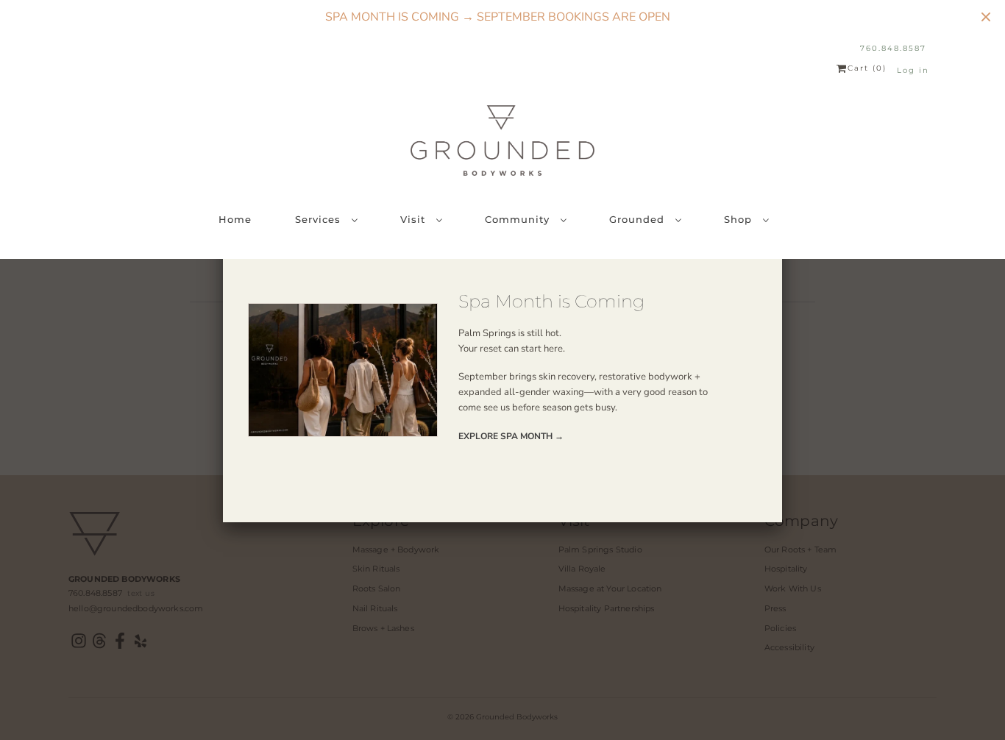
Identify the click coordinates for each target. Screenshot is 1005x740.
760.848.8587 (893, 48)
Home (235, 219)
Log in (913, 70)
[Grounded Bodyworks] (502, 140)
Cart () (867, 68)
